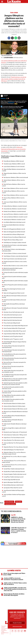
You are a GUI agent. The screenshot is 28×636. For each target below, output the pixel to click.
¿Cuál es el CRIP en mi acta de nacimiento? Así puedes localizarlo (13, 578)
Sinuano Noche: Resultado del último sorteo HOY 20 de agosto (14, 594)
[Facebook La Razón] (9, 38)
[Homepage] (14, 1)
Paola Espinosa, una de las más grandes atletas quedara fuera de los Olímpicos (13, 79)
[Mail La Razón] (19, 38)
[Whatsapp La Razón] (15, 38)
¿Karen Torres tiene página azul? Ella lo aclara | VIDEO (14, 574)
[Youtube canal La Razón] (25, 630)
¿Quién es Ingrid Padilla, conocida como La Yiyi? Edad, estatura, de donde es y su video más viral (15, 589)
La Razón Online (8, 57)
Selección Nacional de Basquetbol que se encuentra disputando (13, 149)
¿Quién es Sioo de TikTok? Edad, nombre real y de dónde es (15, 583)
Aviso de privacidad (17, 626)
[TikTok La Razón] (21, 630)
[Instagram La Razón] (18, 630)
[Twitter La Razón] (12, 38)
